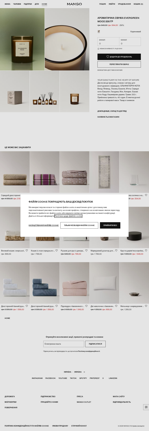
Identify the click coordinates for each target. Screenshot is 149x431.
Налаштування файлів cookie (44, 225)
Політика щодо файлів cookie (68, 216)
